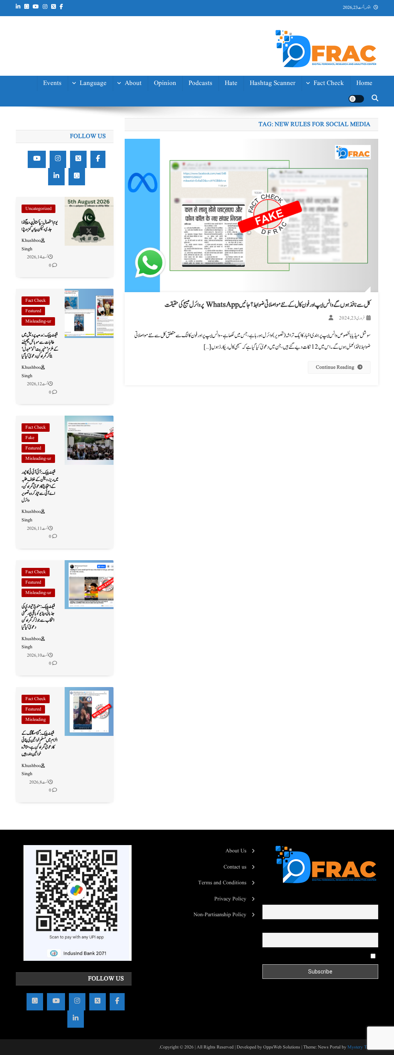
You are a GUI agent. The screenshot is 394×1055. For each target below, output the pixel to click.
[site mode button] (356, 99)
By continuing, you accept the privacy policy (321, 956)
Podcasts (200, 83)
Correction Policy (117, 180)
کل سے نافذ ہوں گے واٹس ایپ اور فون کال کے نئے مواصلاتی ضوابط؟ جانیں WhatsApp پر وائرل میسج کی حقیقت (268, 305)
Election (332, 119)
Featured (33, 311)
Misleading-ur (38, 321)
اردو (103, 136)
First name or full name (352, 899)
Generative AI (325, 101)
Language (93, 83)
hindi (99, 101)
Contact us (127, 232)
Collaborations (121, 214)
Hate (231, 83)
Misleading (35, 719)
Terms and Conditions (222, 883)
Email (371, 927)
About (133, 83)
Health (335, 136)
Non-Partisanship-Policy (117, 158)
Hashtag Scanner (273, 83)
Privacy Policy (230, 899)
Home (364, 83)
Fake (29, 437)
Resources (128, 197)
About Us (235, 851)
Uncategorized (38, 208)
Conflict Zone (325, 153)
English (96, 119)
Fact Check (329, 83)
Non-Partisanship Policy (220, 915)
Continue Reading (335, 367)
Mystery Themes (362, 1047)
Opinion (165, 83)
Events (52, 83)
